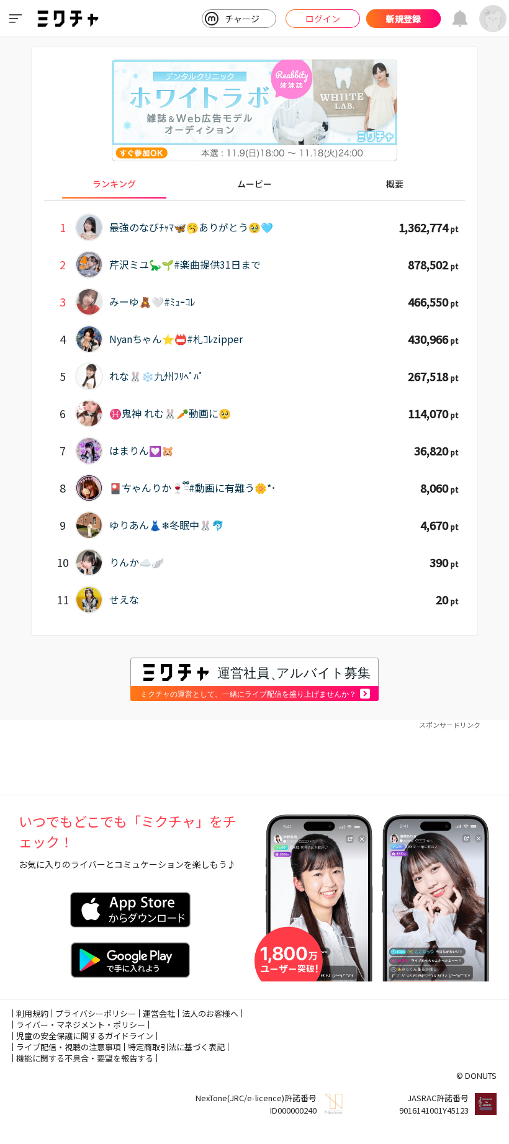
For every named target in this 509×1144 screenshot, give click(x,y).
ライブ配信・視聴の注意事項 (68, 1047)
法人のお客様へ (210, 1013)
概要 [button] (394, 183)
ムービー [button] (254, 183)
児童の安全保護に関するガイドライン (84, 1036)
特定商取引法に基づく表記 (176, 1047)
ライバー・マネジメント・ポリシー (80, 1024)
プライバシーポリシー (95, 1013)
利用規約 (32, 1013)
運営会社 (159, 1013)
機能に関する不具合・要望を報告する (84, 1058)
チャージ (242, 18)
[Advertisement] (254, 757)
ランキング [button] (114, 183)
